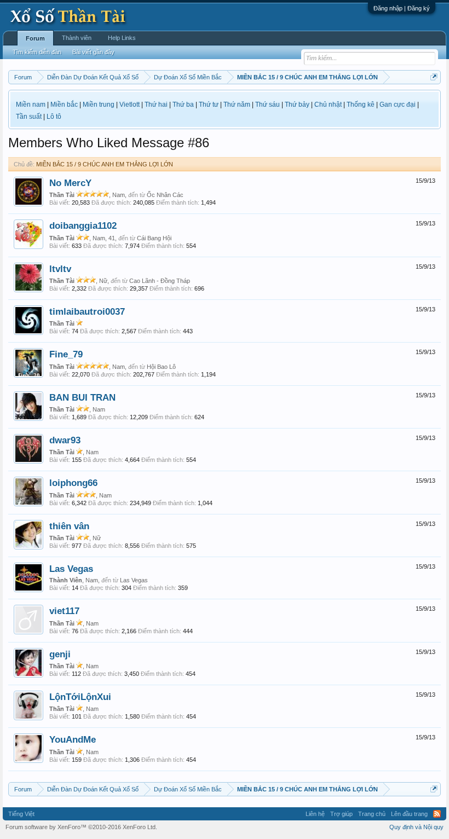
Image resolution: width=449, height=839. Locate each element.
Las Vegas (71, 568)
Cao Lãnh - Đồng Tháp (159, 280)
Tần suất (29, 116)
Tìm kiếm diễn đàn (37, 52)
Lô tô (54, 116)
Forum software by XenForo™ (81, 827)
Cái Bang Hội (154, 238)
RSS (437, 814)
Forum (35, 38)
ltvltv (60, 268)
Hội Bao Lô (161, 366)
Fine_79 (66, 354)
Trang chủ (371, 814)
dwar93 (64, 440)
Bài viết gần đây (93, 52)
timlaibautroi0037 (87, 311)
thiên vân (69, 525)
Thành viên (76, 37)
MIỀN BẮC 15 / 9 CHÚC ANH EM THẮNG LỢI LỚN (104, 164)
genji (60, 654)
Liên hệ (315, 814)
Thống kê (361, 104)
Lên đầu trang (409, 814)
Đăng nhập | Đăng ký (401, 8)
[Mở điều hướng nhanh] (434, 76)
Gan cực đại (397, 104)
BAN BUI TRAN (82, 397)
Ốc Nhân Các (165, 195)
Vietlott (129, 104)
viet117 (64, 610)
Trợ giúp (341, 814)
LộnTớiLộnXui (80, 696)
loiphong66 (73, 482)
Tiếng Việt (21, 814)
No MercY (70, 182)
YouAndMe (72, 739)
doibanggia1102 (83, 225)
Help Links (122, 37)
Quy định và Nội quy (416, 827)
